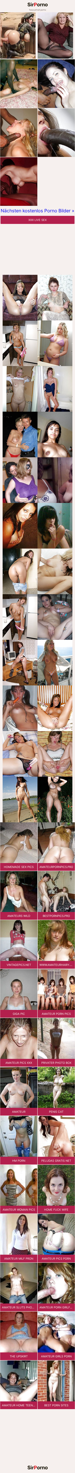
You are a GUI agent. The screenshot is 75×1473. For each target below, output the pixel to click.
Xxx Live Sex (37, 220)
